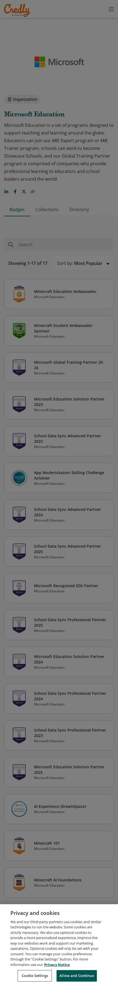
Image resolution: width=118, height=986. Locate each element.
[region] (59, 945)
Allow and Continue (77, 975)
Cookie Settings (35, 975)
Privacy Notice (57, 964)
